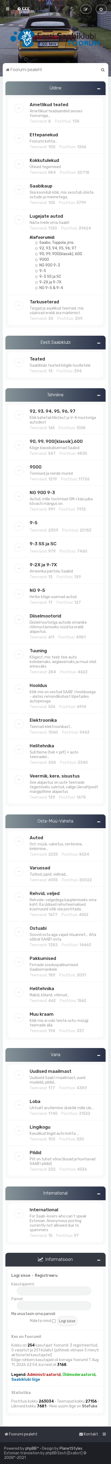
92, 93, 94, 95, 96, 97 (57, 248)
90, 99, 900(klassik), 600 (60, 254)
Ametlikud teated (49, 104)
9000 (44, 259)
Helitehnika (42, 745)
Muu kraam (42, 1014)
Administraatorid (44, 1374)
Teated (37, 359)
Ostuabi (38, 928)
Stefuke (89, 1406)
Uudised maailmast (50, 1071)
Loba (35, 1101)
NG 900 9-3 (49, 265)
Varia (55, 1054)
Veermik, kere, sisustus (55, 776)
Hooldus (38, 685)
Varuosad (40, 867)
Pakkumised (43, 958)
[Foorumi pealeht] (55, 38)
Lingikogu (40, 1127)
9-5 (42, 271)
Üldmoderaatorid (79, 1374)
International (55, 1193)
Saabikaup (41, 186)
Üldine (55, 88)
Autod (36, 837)
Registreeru (46, 1275)
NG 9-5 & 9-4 (51, 288)
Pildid (35, 1152)
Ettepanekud (44, 134)
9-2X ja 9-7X (50, 282)
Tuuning (38, 650)
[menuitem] (23, 9)
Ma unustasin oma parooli (33, 1314)
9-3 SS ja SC (50, 276)
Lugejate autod (46, 216)
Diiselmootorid (45, 616)
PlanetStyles (71, 1448)
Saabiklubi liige (25, 1379)
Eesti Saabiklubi (55, 342)
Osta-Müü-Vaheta (55, 821)
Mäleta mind (41, 1321)
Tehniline (55, 394)
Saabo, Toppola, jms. (56, 242)
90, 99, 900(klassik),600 (56, 441)
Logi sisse (20, 1275)
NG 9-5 (37, 590)
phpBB (31, 1448)
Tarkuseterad (44, 301)
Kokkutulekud (44, 160)
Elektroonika (43, 720)
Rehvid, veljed (45, 893)
